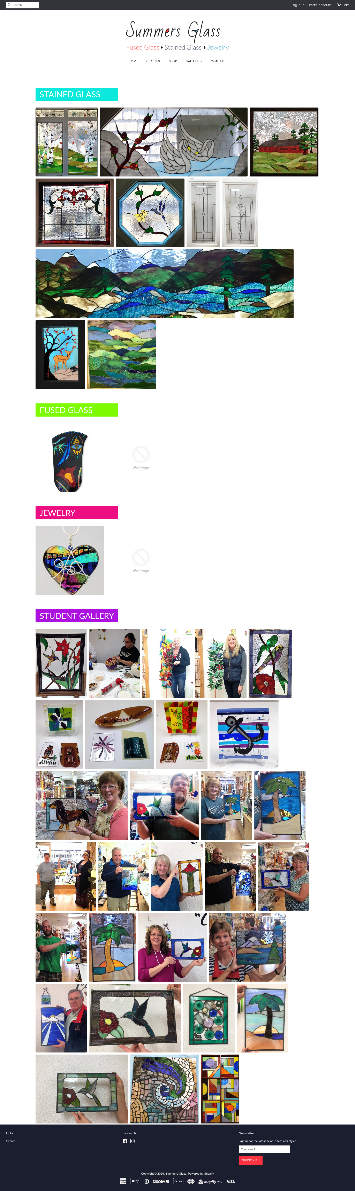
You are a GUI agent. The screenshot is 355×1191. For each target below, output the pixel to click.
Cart (345, 5)
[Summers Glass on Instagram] (132, 1142)
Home (133, 61)
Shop (172, 61)
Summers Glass (176, 1173)
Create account (319, 5)
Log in (296, 5)
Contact (218, 61)
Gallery (193, 61)
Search (10, 1141)
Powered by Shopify (201, 1173)
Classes (153, 61)
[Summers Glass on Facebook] (124, 1142)
